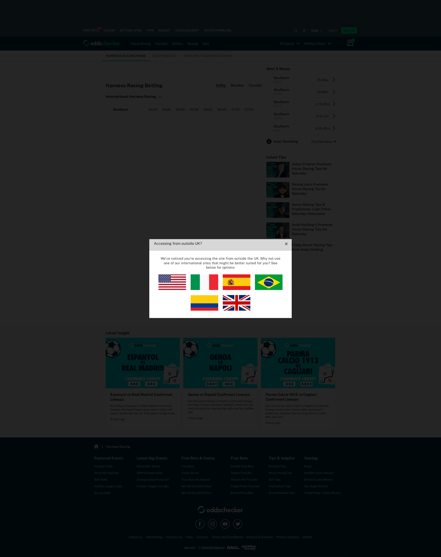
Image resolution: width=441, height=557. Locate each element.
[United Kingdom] (236, 309)
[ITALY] (204, 289)
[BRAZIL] (269, 289)
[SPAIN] (236, 289)
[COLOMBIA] (204, 309)
